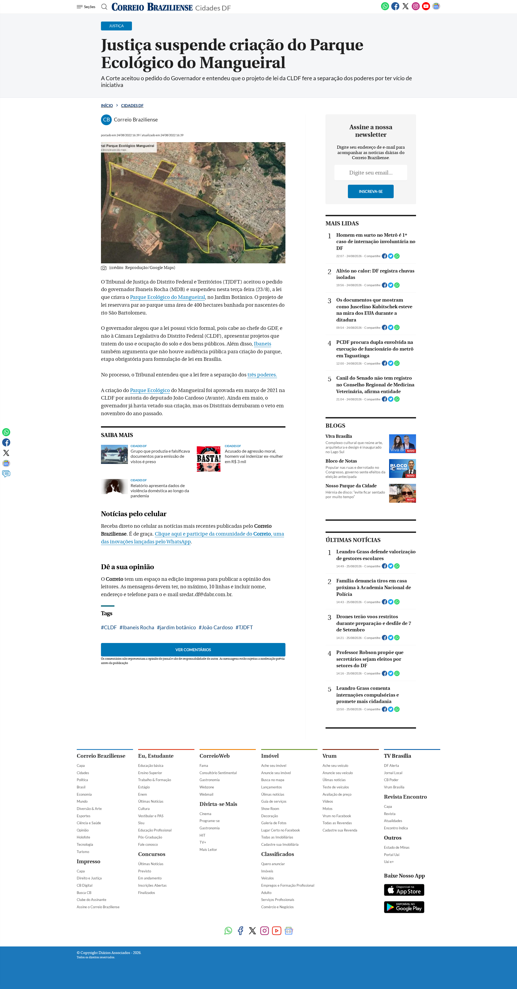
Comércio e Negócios (277, 907)
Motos (328, 808)
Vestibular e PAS (150, 816)
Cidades (83, 773)
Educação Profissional (155, 830)
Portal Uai (391, 854)
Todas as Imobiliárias (277, 837)
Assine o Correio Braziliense (98, 907)
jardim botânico (178, 627)
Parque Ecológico (150, 390)
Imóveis (267, 871)
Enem (142, 794)
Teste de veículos (336, 787)
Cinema (205, 814)
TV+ (203, 842)
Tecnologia (85, 844)
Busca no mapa (272, 780)
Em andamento (150, 878)
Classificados (277, 854)
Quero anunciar (273, 864)
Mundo (82, 801)
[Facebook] (395, 9)
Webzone (207, 787)
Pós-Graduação (150, 837)
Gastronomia (210, 780)
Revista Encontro (405, 797)
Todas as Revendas (337, 823)
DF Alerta (391, 765)
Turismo (83, 852)
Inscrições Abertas (152, 885)
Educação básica (150, 765)
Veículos (267, 878)
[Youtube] (426, 9)
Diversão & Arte (89, 808)
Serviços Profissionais (277, 899)
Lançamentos (271, 787)
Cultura (144, 808)
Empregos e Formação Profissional (287, 885)
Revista (390, 814)
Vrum (330, 756)
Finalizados (146, 892)
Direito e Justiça (89, 878)
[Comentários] (6, 476)
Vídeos (328, 801)
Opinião (83, 830)
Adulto (266, 892)
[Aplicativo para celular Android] (404, 907)
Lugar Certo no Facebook (280, 830)
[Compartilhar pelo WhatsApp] (397, 257)
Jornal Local (393, 773)
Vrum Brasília (394, 787)
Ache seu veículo (335, 765)
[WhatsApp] (385, 9)
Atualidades (393, 821)
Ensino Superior (150, 773)
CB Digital (84, 885)
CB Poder (391, 780)
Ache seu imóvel (273, 765)
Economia (84, 794)
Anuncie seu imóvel (276, 773)
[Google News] (436, 9)
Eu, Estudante (155, 756)
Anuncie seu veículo (338, 773)
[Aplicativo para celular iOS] (404, 890)
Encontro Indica (396, 828)
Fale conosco (148, 844)
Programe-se (210, 821)
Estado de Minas (397, 847)
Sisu (141, 823)
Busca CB (84, 892)
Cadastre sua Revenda (340, 830)
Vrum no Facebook (337, 816)
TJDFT (246, 627)
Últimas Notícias (150, 801)
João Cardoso (217, 627)
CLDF (110, 627)
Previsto (144, 871)
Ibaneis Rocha (138, 627)
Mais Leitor (208, 849)
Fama (204, 765)
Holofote (83, 837)
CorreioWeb (215, 756)
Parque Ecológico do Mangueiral (167, 297)
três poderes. (262, 375)
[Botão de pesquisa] (102, 6)
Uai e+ (389, 861)
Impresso (88, 861)
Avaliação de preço (337, 794)
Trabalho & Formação (154, 780)
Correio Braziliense (101, 756)
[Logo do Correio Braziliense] (152, 6)
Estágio (144, 787)
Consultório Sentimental (218, 773)
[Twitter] (405, 9)
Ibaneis (262, 344)
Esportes (83, 816)
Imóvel (270, 756)
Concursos (151, 854)
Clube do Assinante (91, 899)
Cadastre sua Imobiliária (280, 844)
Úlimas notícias (272, 794)
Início (107, 105)
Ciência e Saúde (89, 823)
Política (82, 780)
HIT (202, 835)
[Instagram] (416, 9)
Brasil (81, 787)
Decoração (269, 816)
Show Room (270, 808)
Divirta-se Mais (218, 804)
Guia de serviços (274, 801)
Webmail (206, 794)
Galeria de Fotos (274, 823)
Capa (81, 765)
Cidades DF (213, 7)
